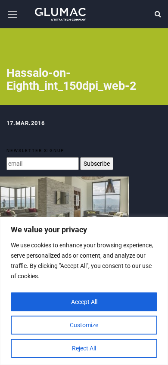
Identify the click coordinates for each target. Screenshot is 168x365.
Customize (84, 325)
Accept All (84, 301)
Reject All (84, 348)
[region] (84, 291)
